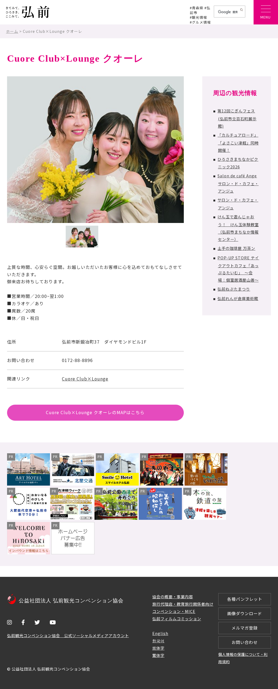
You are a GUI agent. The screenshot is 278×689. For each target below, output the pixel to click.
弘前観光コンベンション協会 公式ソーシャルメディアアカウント (68, 635)
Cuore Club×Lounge (85, 379)
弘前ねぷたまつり (233, 289)
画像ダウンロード (244, 613)
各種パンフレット (244, 599)
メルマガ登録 (245, 628)
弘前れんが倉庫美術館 (237, 298)
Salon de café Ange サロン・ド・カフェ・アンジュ (237, 183)
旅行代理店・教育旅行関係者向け (182, 604)
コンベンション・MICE (173, 611)
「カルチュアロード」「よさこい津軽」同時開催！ (237, 142)
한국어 (158, 640)
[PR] (28, 484)
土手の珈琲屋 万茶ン (236, 248)
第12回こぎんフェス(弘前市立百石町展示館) (236, 118)
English (160, 633)
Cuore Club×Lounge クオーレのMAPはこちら (95, 412)
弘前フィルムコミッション (176, 618)
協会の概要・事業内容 (172, 596)
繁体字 (158, 655)
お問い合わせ (245, 642)
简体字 (158, 648)
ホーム (12, 31)
